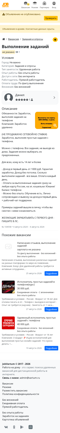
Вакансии (7, 383)
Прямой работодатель (15, 406)
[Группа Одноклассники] (14, 427)
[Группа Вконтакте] (6, 427)
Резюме (6, 387)
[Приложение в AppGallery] (31, 427)
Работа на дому (11, 367)
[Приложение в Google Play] (21, 427)
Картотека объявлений (15, 419)
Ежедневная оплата (13, 403)
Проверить (50, 18)
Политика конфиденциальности (20, 394)
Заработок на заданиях (15, 416)
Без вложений (10, 399)
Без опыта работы (12, 412)
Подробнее (51, 273)
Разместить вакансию (14, 390)
